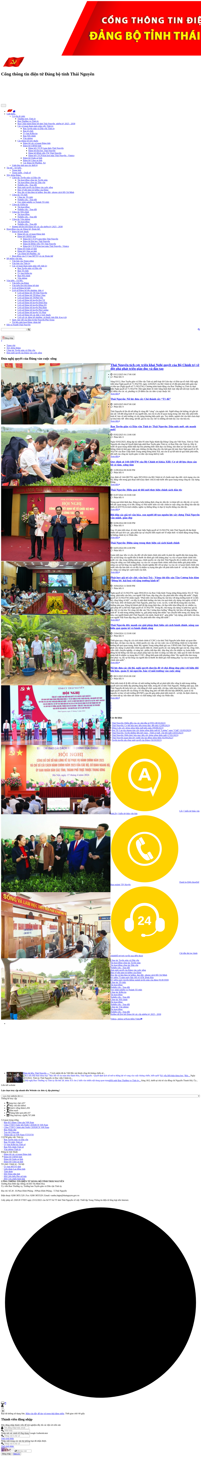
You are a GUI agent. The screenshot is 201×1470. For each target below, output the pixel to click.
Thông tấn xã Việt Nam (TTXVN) (19, 1135)
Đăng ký (16, 1454)
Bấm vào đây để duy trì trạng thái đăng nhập (45, 1413)
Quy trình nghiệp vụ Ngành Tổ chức (33, 202)
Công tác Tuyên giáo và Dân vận (26, 177)
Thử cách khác (7, 1438)
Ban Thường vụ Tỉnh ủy (28, 121)
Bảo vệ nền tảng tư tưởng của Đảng (33, 190)
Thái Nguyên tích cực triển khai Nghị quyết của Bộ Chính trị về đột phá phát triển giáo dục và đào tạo (154, 366)
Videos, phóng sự (118, 1019)
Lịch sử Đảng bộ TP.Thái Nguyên (32, 293)
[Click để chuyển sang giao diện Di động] (5, 1403)
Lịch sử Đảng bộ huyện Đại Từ (31, 300)
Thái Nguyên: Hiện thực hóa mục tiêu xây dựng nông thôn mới (145, 735)
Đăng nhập (9, 338)
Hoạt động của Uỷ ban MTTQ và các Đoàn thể (32, 256)
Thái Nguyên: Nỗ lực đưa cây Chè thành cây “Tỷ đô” (140, 399)
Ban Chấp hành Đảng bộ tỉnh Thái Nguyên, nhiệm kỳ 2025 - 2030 (46, 123)
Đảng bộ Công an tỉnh (32, 160)
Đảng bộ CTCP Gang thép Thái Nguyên (46, 148)
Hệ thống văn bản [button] (15, 258)
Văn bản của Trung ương (23, 261)
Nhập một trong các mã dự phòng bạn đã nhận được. (24, 1441)
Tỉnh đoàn (8, 1171)
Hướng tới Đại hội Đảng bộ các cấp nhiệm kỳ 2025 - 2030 (37, 226)
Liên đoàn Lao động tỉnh (14, 1169)
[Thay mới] (16, 1451)
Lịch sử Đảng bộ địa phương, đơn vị (28, 290)
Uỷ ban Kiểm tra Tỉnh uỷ (15, 1144)
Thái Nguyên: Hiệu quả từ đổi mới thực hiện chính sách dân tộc (146, 489)
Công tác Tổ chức (20, 195)
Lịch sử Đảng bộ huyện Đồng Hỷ (32, 305)
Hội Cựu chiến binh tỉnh (14, 1179)
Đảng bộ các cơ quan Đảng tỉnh (36, 143)
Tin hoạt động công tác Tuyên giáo (33, 180)
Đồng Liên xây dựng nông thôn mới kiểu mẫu (137, 728)
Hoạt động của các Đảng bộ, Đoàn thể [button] (23, 229)
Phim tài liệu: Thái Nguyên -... (36, 1073)
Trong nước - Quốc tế (21, 173)
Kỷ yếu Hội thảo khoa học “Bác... (175, 1075)
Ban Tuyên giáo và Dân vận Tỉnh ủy (39, 128)
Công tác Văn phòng (21, 219)
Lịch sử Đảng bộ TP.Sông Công (31, 295)
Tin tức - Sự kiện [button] (14, 168)
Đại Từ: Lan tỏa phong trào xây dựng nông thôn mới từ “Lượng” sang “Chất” (151, 730)
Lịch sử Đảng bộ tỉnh (21, 288)
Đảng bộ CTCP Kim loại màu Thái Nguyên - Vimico (51, 155)
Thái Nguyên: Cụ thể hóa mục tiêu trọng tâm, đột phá (141, 725)
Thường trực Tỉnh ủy (27, 119)
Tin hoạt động (24, 207)
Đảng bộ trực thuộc (20, 231)
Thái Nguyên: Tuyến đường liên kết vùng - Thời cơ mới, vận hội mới (147, 733)
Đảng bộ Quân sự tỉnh (32, 158)
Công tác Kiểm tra (20, 204)
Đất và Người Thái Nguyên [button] (18, 325)
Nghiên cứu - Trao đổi (27, 185)
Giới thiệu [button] (11, 114)
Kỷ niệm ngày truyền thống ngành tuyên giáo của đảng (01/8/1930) (139, 980)
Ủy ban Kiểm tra (30, 133)
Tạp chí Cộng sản (11, 1132)
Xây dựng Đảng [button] (14, 175)
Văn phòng (28, 138)
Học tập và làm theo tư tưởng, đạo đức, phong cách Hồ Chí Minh (46, 192)
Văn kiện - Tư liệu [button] (15, 280)
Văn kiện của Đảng (20, 283)
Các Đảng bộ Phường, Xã (34, 163)
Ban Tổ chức (23, 271)
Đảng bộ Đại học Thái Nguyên (41, 150)
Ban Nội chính (29, 136)
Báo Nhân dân (10, 1130)
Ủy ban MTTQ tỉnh (12, 1166)
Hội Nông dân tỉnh (12, 1174)
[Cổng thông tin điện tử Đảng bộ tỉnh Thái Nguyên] (13, 67)
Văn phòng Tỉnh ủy (12, 1149)
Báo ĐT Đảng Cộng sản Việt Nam (19, 1122)
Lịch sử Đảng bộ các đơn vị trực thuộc (34, 315)
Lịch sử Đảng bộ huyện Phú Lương (33, 310)
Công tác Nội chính (20, 212)
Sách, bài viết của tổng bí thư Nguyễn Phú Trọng (33, 320)
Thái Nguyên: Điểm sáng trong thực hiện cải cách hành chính (145, 542)
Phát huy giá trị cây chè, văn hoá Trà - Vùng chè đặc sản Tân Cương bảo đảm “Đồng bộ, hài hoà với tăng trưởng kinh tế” (154, 579)
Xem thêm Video (133, 1019)
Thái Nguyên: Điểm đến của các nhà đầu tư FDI (138, 723)
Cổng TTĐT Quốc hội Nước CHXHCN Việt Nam (26, 1125)
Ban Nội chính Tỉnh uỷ (14, 1147)
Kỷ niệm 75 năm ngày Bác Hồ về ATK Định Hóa (132, 977)
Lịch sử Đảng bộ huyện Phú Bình (32, 307)
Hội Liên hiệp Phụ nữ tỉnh (15, 1176)
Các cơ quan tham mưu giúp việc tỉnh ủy (29, 266)
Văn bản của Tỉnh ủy (21, 263)
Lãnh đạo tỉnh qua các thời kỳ (25, 165)
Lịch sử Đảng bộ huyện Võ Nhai (32, 312)
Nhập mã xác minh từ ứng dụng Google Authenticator (24, 1433)
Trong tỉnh (16, 170)
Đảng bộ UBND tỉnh (32, 146)
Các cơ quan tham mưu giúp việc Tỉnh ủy (35, 126)
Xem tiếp (114, 394)
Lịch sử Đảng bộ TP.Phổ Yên (30, 298)
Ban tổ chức (28, 131)
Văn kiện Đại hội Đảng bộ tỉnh (25, 285)
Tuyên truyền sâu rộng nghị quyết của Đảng (137, 740)
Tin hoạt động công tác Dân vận (31, 182)
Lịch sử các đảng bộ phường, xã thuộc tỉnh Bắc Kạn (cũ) (42, 317)
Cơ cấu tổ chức (18, 116)
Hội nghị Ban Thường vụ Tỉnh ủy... (125, 1080)
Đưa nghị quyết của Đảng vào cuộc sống (35, 187)
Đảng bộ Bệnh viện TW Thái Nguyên (44, 153)
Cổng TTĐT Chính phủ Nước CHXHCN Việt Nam (26, 1127)
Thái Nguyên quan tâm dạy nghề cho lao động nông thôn (142, 738)
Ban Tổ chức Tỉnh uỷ (13, 1142)
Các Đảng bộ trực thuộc (28, 141)
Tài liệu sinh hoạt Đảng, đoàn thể (26, 322)
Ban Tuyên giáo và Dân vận (30, 268)
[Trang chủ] (11, 111)
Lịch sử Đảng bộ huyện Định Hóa (32, 302)
